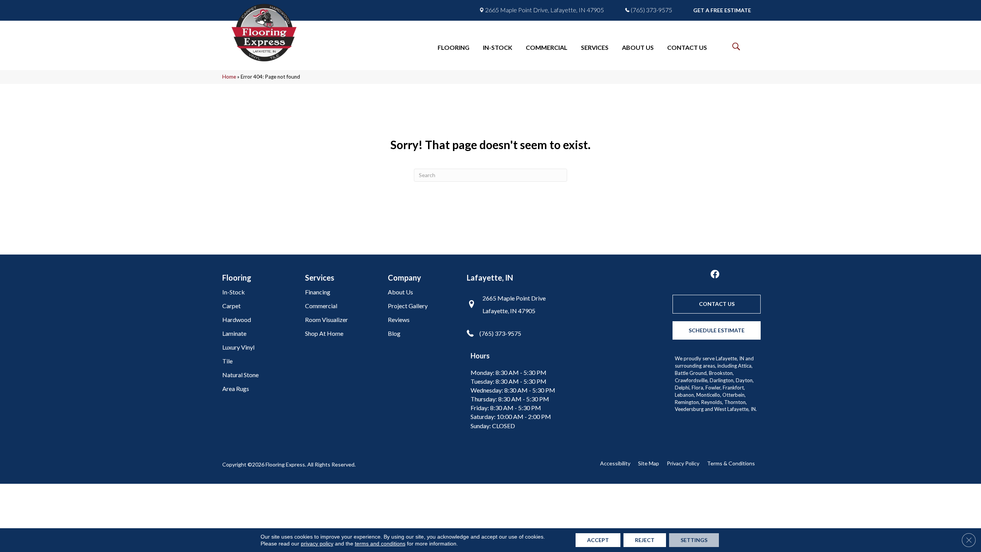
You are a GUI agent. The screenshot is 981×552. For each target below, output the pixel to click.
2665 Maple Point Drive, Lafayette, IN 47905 (544, 10)
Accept (598, 540)
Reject (645, 540)
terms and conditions (380, 543)
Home (229, 77)
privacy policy (317, 543)
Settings (694, 540)
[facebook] (714, 274)
